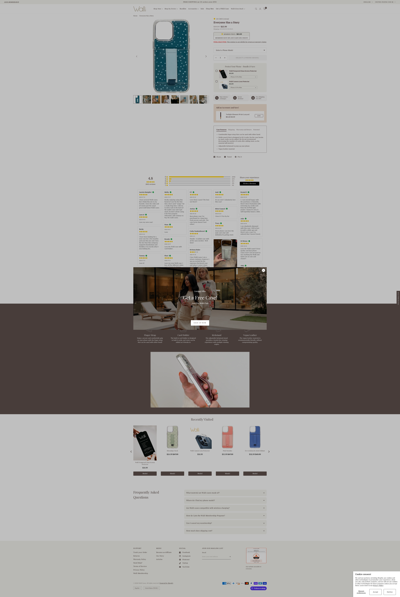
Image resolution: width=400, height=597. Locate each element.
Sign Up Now (200, 323)
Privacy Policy (378, 585)
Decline (390, 592)
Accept (375, 592)
